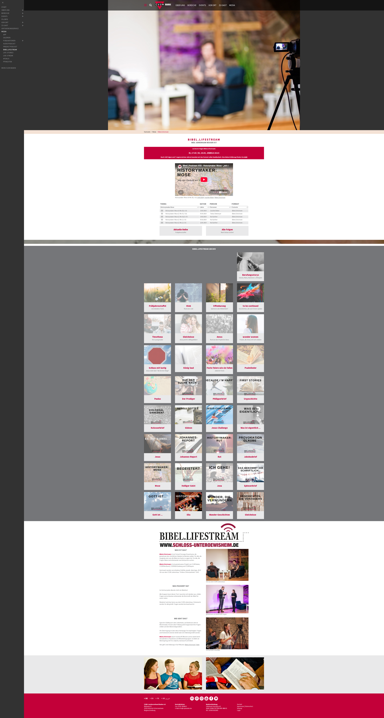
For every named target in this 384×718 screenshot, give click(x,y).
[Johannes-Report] (188, 443)
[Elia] (188, 501)
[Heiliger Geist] (188, 472)
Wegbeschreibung (149, 710)
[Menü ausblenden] (3, 3)
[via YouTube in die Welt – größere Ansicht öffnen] (227, 633)
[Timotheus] (157, 323)
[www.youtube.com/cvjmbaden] (206, 698)
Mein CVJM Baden (8, 68)
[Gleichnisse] (188, 323)
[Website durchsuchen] (150, 5)
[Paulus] (157, 385)
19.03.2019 (201, 198)
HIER (245, 157)
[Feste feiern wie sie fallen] (219, 354)
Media (232, 5)
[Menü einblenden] (145, 5)
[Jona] (219, 472)
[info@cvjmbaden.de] (192, 698)
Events (202, 5)
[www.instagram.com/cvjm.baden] (202, 698)
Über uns (180, 5)
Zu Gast (223, 5)
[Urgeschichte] (250, 385)
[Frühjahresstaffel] (157, 292)
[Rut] (219, 443)
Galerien (6, 38)
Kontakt (239, 704)
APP (4, 35)
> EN (152, 698)
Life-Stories (8, 53)
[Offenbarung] (219, 292)
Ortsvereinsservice (10, 28)
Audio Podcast (9, 44)
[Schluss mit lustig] (157, 354)
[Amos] (219, 323)
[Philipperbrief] (219, 385)
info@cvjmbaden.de (185, 708)
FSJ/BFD (4, 19)
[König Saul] (188, 354)
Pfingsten (7, 62)
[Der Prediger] (188, 385)
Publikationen (9, 41)
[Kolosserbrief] (157, 414)
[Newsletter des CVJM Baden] (197, 698)
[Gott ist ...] (157, 501)
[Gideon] (188, 414)
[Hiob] (188, 292)
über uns (5, 10)
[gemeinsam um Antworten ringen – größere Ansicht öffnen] (227, 599)
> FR (157, 698)
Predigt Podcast (10, 47)
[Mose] (157, 472)
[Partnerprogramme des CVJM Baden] (216, 698)
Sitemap (239, 708)
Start (3, 7)
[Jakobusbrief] (250, 443)
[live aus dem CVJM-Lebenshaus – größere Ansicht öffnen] (227, 565)
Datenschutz (249, 706)
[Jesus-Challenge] (219, 414)
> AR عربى (165, 698)
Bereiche (191, 5)
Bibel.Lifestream (220, 198)
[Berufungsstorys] (250, 261)
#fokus (6, 59)
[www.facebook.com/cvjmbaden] (211, 698)
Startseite (147, 132)
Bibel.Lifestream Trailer (192, 645)
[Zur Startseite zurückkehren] (163, 2)
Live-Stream (8, 56)
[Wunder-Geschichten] (219, 501)
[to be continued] (250, 292)
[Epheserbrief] (250, 472)
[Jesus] (157, 443)
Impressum (240, 706)
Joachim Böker (209, 198)
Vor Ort (212, 5)
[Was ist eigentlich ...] (250, 414)
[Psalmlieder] (250, 354)
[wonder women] (250, 323)
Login (238, 710)
